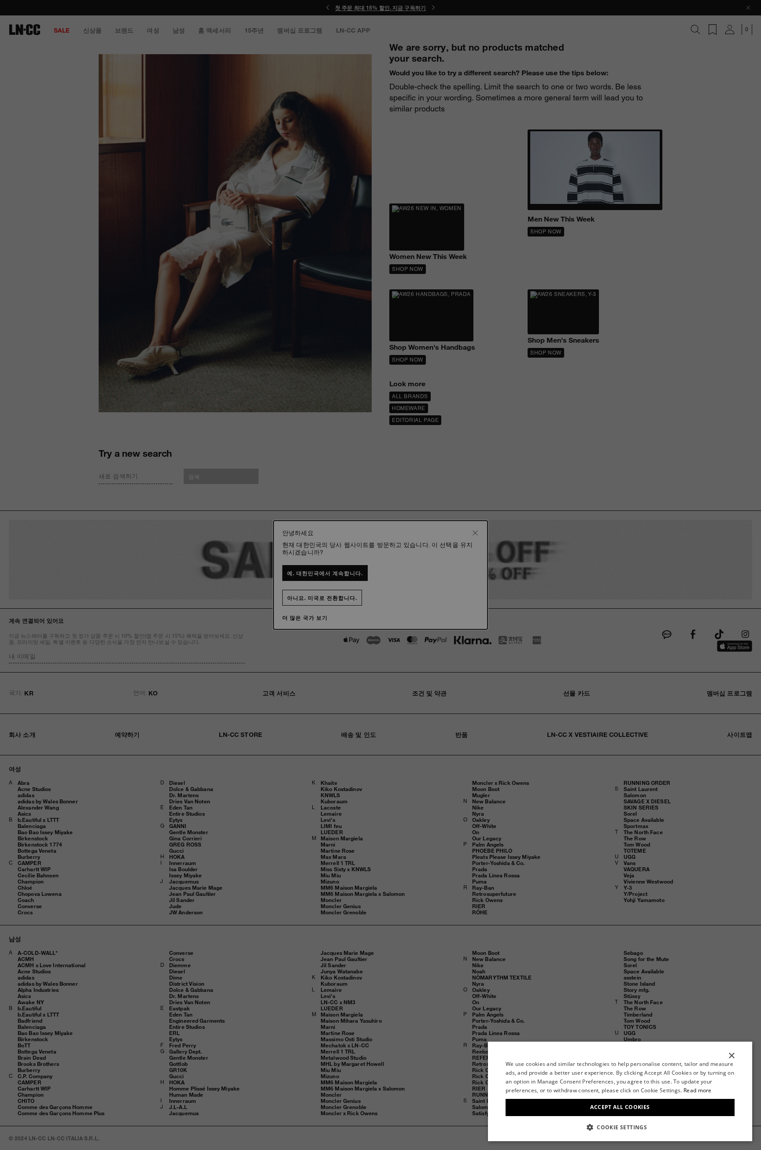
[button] (620, 1127)
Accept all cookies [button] (620, 1107)
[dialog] (620, 1091)
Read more (697, 1090)
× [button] (731, 1056)
